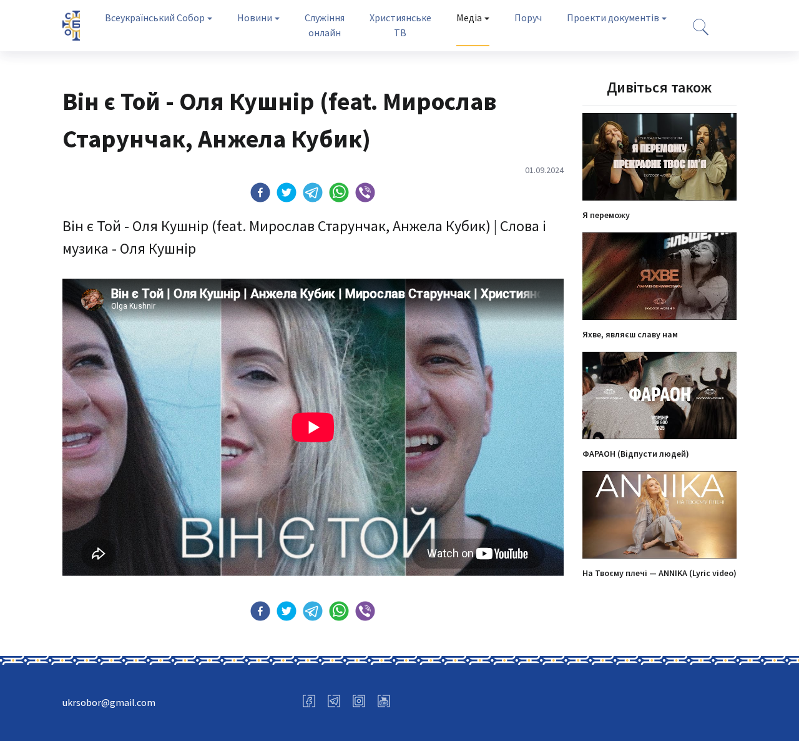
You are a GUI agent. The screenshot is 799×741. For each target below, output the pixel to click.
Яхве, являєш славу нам (630, 334)
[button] (260, 192)
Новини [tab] (254, 17)
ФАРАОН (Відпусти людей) (635, 453)
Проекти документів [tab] (613, 17)
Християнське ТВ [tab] (400, 25)
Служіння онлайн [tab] (325, 25)
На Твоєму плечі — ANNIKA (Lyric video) (659, 573)
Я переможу (606, 215)
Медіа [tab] (469, 17)
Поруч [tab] (528, 17)
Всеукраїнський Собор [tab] (155, 17)
